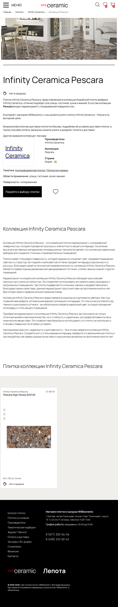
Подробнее (29, 437)
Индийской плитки (87, 99)
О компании (14, 546)
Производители (17, 522)
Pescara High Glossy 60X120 (19, 394)
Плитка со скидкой (18, 518)
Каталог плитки (16, 513)
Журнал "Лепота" (17, 532)
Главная (7, 11)
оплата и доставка (83, 130)
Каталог (20, 11)
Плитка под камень (57, 170)
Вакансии (13, 551)
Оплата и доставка (18, 537)
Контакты (13, 556)
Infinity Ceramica (36, 11)
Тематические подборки (22, 527)
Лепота (54, 570)
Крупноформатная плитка (30, 170)
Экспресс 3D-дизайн (20, 541)
